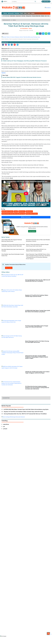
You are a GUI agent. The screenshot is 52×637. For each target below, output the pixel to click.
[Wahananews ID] (14, 8)
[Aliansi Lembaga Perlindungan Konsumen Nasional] (13, 416)
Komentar (6, 33)
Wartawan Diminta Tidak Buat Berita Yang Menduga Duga (13, 213)
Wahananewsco (29, 211)
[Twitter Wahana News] (9, 45)
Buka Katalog (9, 267)
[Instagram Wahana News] (6, 45)
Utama (5, 13)
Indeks (32, 13)
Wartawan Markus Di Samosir (31, 213)
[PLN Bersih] (47, 7)
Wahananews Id (22, 211)
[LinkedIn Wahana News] (12, 45)
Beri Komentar (27, 217)
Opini (25, 13)
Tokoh (21, 13)
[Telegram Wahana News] (18, 45)
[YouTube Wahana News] (15, 45)
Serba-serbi (11, 13)
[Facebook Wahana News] (3, 45)
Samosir (4, 72)
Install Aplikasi (32, 231)
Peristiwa (17, 13)
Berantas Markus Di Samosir (7, 211)
